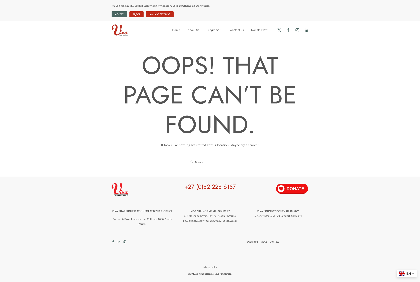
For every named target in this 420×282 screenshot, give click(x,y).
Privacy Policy (210, 267)
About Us (193, 30)
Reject (136, 14)
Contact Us (237, 30)
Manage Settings (159, 14)
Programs (252, 241)
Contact (274, 241)
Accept (119, 14)
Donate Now (259, 30)
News (264, 241)
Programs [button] (213, 30)
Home (176, 30)
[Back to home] (120, 30)
